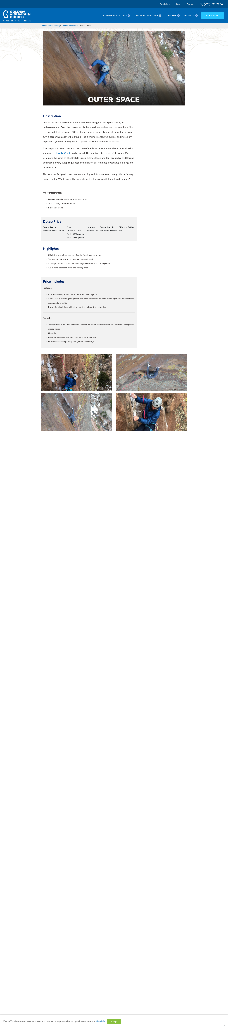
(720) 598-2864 (213, 4)
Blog (178, 4)
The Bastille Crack (60, 153)
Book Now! (212, 15)
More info (100, 1021)
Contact (190, 4)
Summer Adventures (70, 25)
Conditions (165, 4)
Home (43, 25)
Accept (114, 1021)
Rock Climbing (54, 25)
